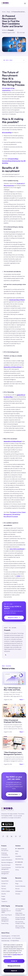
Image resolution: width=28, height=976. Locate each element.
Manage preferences (14, 966)
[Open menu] (25, 3)
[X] (20, 836)
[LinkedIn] (11, 836)
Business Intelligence (7, 862)
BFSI (16, 853)
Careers (3, 886)
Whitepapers (18, 891)
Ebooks (17, 888)
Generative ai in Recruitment (13, 367)
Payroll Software (5, 865)
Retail (16, 851)
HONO (18, 576)
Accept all (14, 961)
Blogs (8, 11)
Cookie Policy (17, 954)
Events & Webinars (20, 886)
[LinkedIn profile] (5, 654)
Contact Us (4, 883)
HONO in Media (5, 891)
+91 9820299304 (14, 940)
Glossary (17, 893)
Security (3, 893)
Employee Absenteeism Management (5, 919)
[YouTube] (16, 836)
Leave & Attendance (6, 860)
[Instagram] (7, 836)
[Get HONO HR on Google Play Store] (8, 829)
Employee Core (5, 857)
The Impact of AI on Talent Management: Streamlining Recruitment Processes (15, 514)
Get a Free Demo (13, 794)
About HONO (5, 881)
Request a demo (13, 617)
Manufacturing (19, 859)
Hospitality (18, 856)
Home (3, 11)
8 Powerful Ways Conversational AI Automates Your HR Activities (13, 161)
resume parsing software (17, 300)
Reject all (14, 970)
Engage (3, 899)
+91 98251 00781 (15, 936)
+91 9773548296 (16, 938)
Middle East (18, 864)
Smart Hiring (4, 923)
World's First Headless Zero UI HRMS (5, 910)
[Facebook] (3, 836)
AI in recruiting (6, 132)
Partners (3, 888)
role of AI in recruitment (17, 549)
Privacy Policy (7, 956)
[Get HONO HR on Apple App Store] (7, 824)
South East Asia (19, 867)
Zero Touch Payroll (6, 915)
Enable (3, 896)
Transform (4, 901)
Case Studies (18, 881)
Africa (17, 870)
